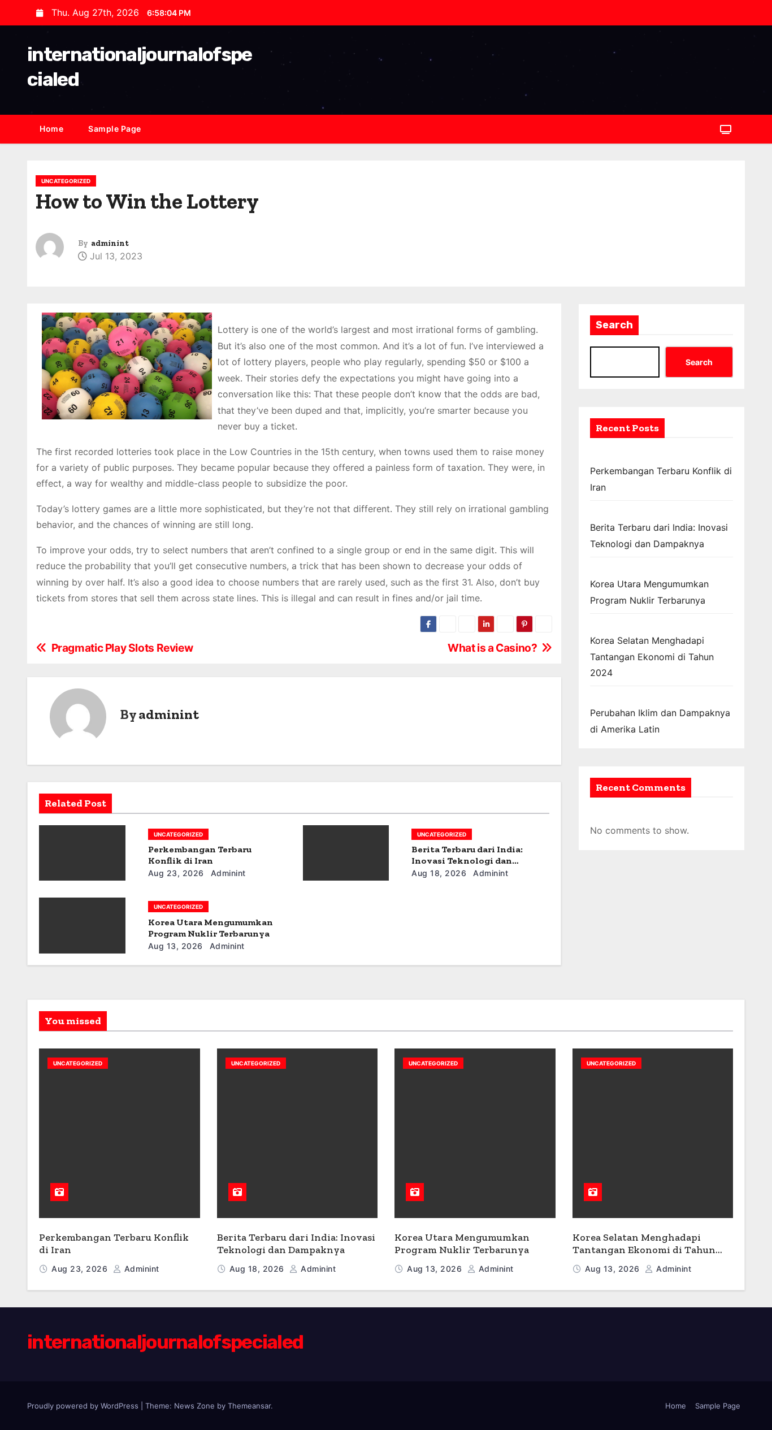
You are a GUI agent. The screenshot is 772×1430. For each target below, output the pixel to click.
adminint (110, 243)
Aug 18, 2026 (438, 873)
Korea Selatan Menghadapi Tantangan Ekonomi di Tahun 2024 (652, 656)
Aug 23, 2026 (176, 873)
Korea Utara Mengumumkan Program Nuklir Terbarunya (210, 928)
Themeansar (249, 1405)
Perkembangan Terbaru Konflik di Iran (199, 855)
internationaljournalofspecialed (165, 1342)
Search (614, 325)
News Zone (194, 1405)
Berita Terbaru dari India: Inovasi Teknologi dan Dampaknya (467, 860)
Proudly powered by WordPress (84, 1405)
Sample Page (114, 128)
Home (51, 128)
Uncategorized (65, 180)
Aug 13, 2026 (175, 946)
